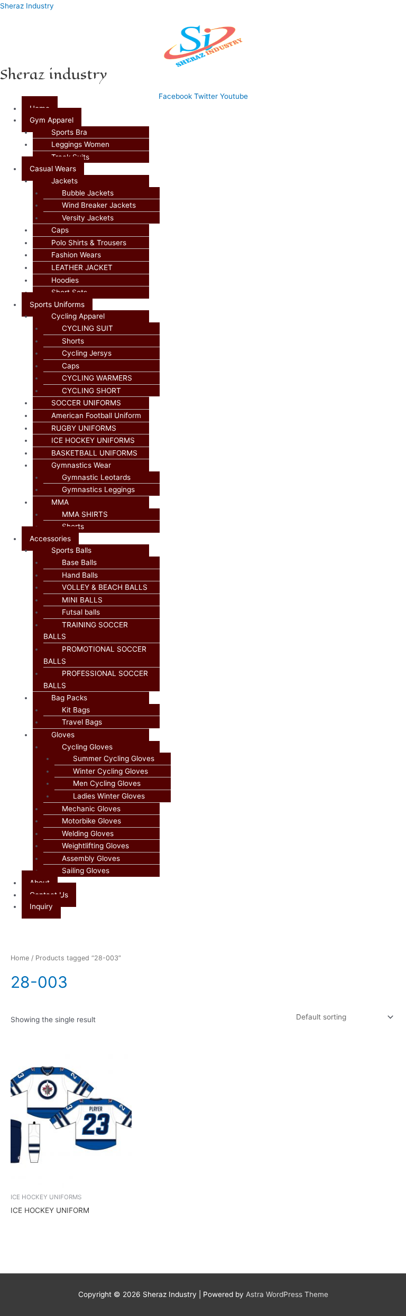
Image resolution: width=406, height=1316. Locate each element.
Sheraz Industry (27, 6)
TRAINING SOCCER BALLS (85, 630)
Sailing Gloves (85, 870)
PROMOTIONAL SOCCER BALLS (94, 655)
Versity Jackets (88, 218)
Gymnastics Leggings (98, 489)
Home (20, 958)
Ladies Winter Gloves (109, 796)
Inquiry (41, 906)
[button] (214, 120)
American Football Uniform (96, 415)
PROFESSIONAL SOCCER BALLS (95, 679)
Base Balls (79, 562)
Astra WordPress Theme (287, 1294)
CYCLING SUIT (87, 328)
